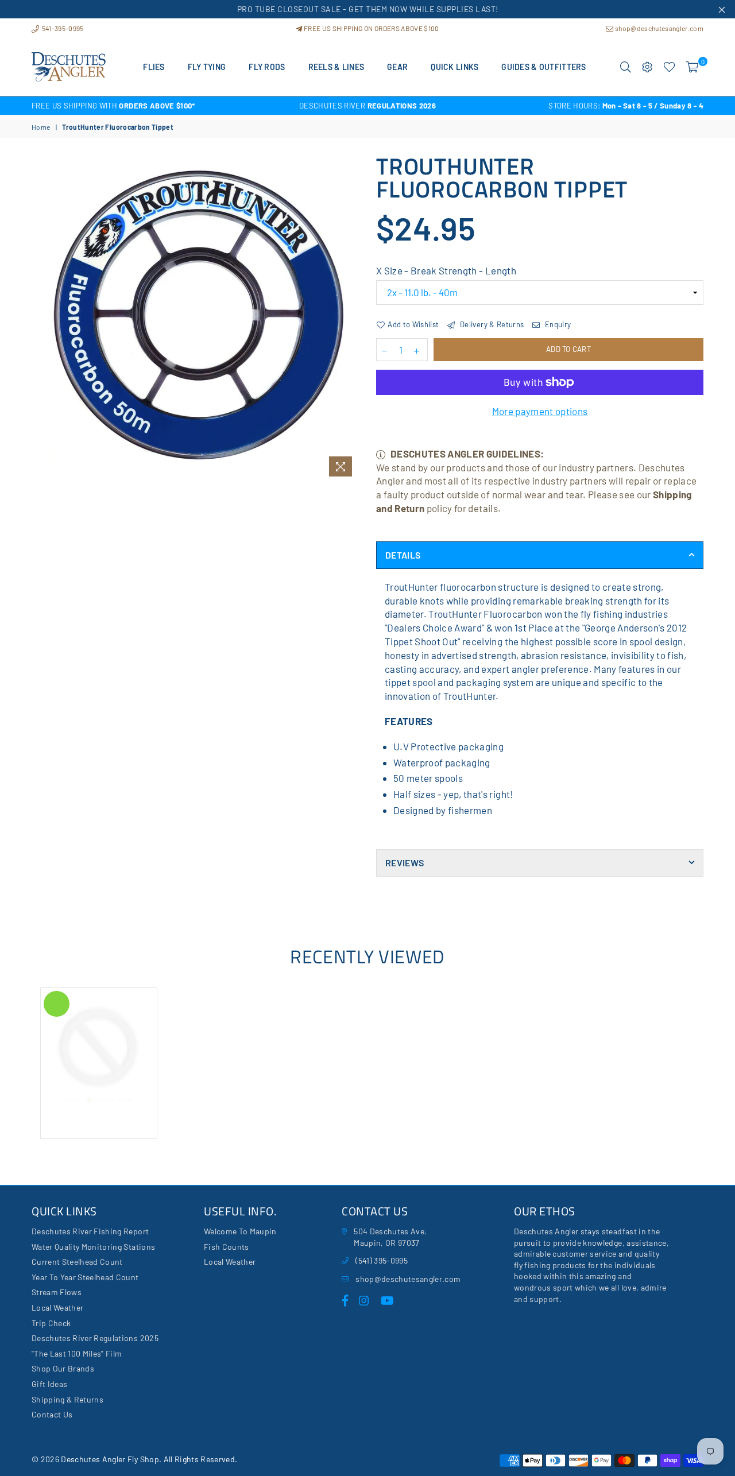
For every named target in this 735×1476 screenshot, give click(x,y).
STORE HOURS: (625, 105)
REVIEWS (404, 862)
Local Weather (57, 1307)
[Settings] (647, 67)
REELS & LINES (336, 67)
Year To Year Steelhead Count (85, 1277)
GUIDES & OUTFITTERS (543, 67)
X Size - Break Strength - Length (446, 270)
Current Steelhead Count (77, 1261)
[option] (144, 105)
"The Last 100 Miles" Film (77, 1353)
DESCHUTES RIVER (367, 105)
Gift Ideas (49, 1384)
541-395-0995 (61, 28)
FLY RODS (267, 67)
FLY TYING (207, 67)
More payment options (540, 411)
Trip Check (51, 1323)
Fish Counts (226, 1247)
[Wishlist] (669, 67)
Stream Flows (57, 1292)
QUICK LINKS (454, 67)
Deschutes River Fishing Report (90, 1231)
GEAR (397, 67)
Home (41, 127)
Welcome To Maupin (240, 1231)
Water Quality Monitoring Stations (93, 1247)
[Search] (625, 67)
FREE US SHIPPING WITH (113, 105)
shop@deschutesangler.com (658, 28)
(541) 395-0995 (381, 1260)
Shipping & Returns (67, 1399)
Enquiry (557, 324)
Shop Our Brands (63, 1368)
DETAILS (402, 554)
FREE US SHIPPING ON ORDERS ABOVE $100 (371, 28)
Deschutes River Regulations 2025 (95, 1338)
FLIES (153, 67)
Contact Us (52, 1414)
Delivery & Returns (491, 324)
